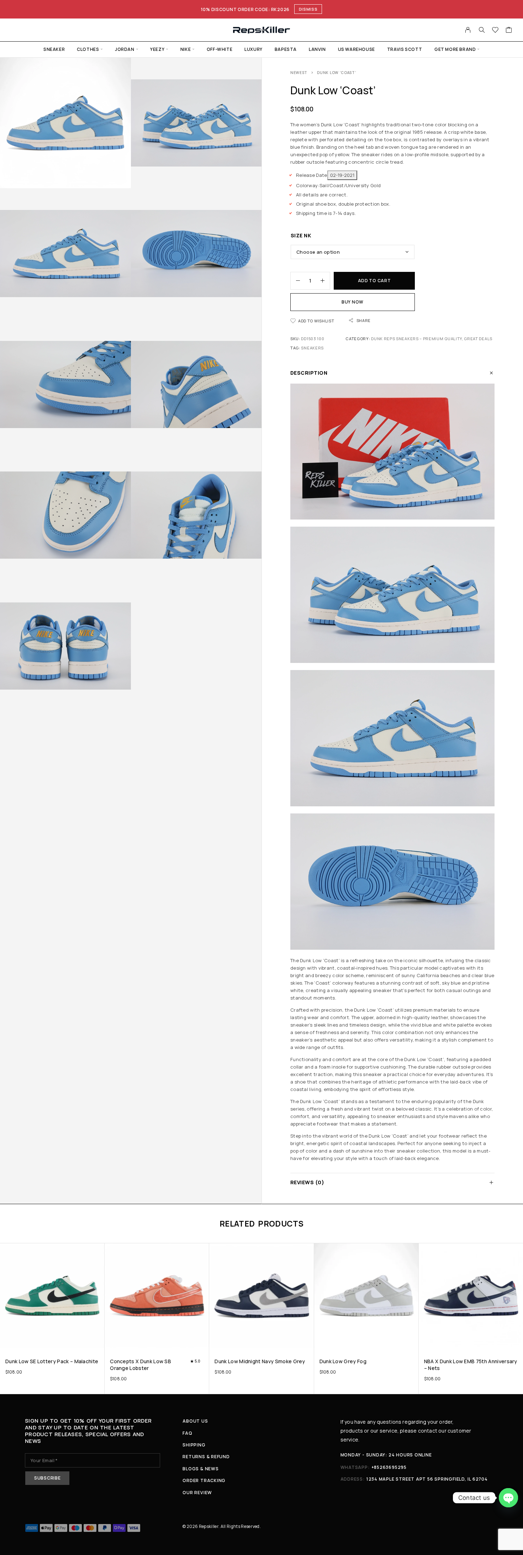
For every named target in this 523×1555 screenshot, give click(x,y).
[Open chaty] (508, 1497)
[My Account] (468, 30)
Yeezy (157, 49)
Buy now (353, 302)
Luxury (253, 49)
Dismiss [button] (308, 9)
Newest (298, 72)
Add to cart (374, 281)
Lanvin (317, 49)
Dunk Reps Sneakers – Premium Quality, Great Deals (431, 338)
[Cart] (509, 30)
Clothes (88, 49)
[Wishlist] (495, 30)
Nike (185, 49)
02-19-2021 (342, 175)
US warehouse (356, 49)
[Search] (481, 30)
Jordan (124, 49)
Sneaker (54, 49)
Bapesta (286, 49)
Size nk (301, 235)
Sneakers (312, 347)
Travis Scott (404, 49)
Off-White (219, 49)
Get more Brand (455, 49)
